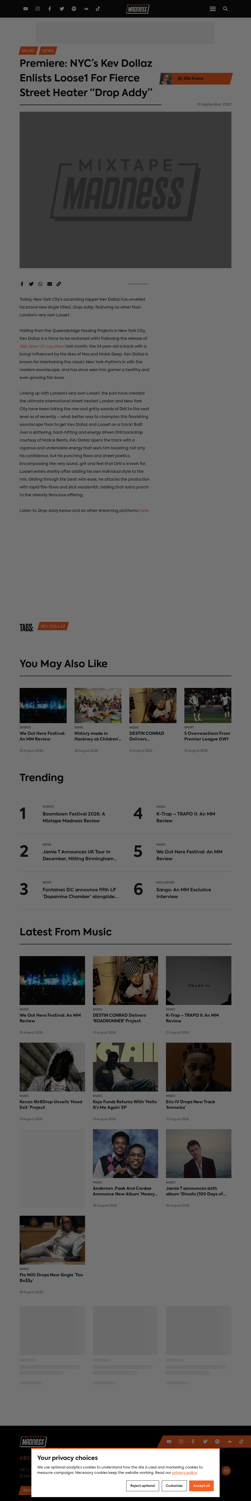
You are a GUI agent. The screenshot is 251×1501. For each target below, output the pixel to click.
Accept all (201, 1486)
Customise (174, 1486)
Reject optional (142, 1486)
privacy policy (184, 1473)
